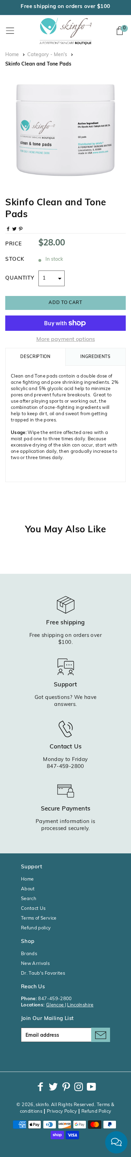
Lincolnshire (80, 1005)
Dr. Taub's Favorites (43, 973)
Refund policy (36, 928)
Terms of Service (39, 918)
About (28, 889)
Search (28, 899)
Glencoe (55, 1005)
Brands (29, 954)
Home (12, 55)
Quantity (19, 278)
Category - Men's (47, 55)
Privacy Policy (62, 1111)
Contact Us (33, 908)
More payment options (65, 339)
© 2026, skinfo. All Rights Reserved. (55, 1105)
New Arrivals (35, 963)
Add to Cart (65, 302)
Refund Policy (96, 1111)
